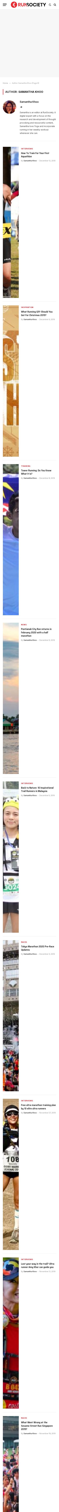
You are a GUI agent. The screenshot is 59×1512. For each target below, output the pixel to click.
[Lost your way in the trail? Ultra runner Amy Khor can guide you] (11, 1333)
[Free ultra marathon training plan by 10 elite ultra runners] (11, 1174)
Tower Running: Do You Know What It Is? (36, 472)
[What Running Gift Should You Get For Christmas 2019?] (11, 381)
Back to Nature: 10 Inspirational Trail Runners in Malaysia (37, 789)
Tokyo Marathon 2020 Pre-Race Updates (37, 948)
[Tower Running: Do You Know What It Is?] (11, 539)
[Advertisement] (29, 43)
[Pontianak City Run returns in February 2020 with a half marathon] (11, 698)
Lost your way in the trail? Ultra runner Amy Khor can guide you (37, 1265)
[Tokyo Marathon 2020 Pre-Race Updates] (11, 1015)
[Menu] (5, 4)
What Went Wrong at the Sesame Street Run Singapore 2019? (37, 1425)
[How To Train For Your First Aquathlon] (11, 222)
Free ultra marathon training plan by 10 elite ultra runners (38, 1106)
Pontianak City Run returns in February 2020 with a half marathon (36, 632)
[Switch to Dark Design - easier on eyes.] (50, 4)
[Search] (54, 4)
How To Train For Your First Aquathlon (35, 154)
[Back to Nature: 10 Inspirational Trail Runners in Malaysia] (11, 857)
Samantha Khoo (29, 101)
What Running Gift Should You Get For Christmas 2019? (37, 313)
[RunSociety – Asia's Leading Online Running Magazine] (28, 4)
